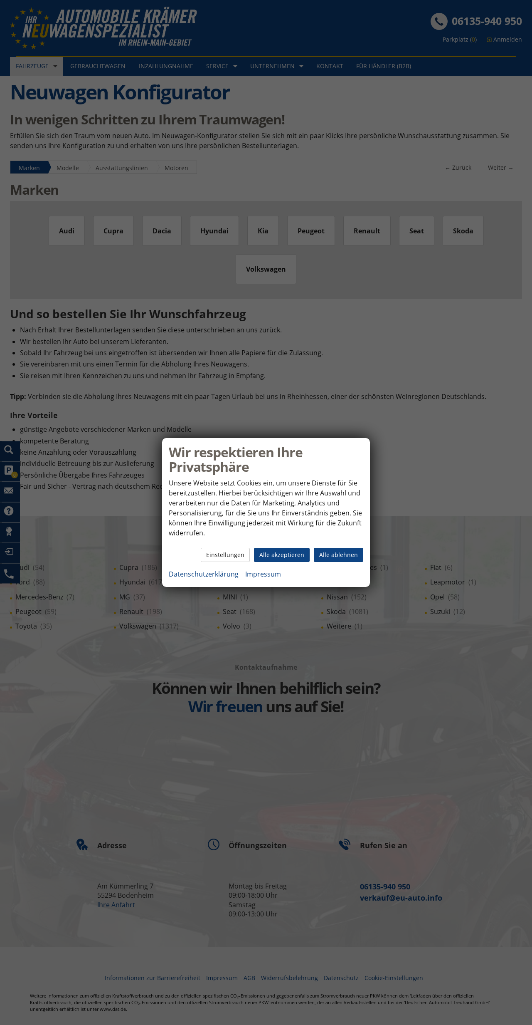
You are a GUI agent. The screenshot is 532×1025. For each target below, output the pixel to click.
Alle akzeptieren (281, 555)
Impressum (263, 574)
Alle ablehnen (338, 555)
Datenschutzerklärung (204, 574)
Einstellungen (225, 555)
